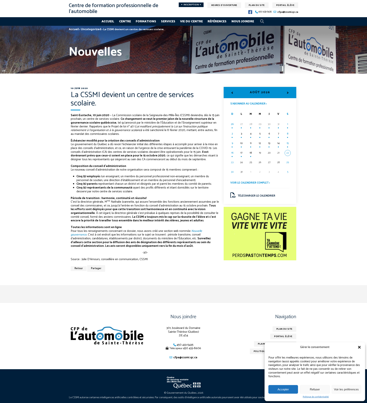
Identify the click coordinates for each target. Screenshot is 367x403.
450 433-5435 (265, 12)
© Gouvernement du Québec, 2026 (183, 393)
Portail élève (285, 5)
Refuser (315, 389)
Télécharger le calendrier (256, 196)
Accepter (283, 389)
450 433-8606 (192, 348)
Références (217, 21)
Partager (96, 268)
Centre (125, 21)
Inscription (191, 4)
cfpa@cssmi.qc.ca (287, 12)
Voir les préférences (346, 389)
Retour (79, 268)
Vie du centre (191, 21)
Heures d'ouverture (224, 5)
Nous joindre (242, 21)
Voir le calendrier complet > (250, 183)
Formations (146, 21)
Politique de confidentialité (316, 397)
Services (168, 21)
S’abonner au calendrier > (248, 103)
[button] (359, 347)
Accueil (107, 21)
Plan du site (257, 5)
